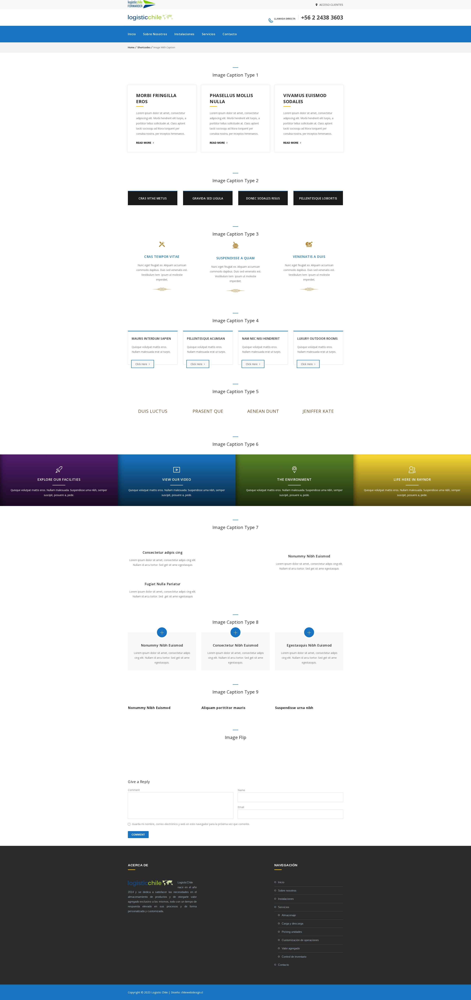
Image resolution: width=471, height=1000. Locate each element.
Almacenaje (289, 915)
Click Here (141, 364)
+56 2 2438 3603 (322, 17)
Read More (144, 142)
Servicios (208, 34)
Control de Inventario (294, 956)
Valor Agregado (291, 948)
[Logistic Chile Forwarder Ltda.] (141, 7)
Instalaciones (184, 34)
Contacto (230, 34)
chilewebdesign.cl (192, 992)
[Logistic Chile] (151, 17)
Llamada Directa (284, 18)
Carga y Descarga (292, 923)
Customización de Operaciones (300, 940)
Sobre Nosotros (155, 34)
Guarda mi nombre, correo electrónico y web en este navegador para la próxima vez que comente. (191, 824)
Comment (134, 790)
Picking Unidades (292, 931)
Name (241, 790)
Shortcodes (143, 47)
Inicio (132, 34)
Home (131, 47)
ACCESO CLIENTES (331, 4)
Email (241, 807)
